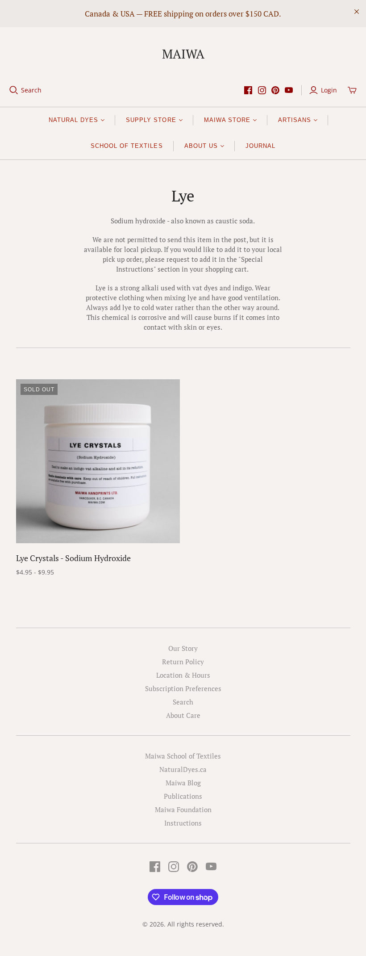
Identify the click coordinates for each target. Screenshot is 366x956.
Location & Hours (183, 675)
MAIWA (183, 54)
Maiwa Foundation (183, 809)
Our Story (183, 648)
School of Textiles (127, 146)
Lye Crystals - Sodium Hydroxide (73, 558)
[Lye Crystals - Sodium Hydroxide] (98, 461)
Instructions (183, 822)
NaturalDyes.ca (183, 769)
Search (31, 90)
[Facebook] (248, 90)
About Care (183, 715)
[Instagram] (262, 90)
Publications (183, 796)
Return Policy (183, 661)
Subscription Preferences (183, 688)
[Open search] (13, 90)
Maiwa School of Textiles (183, 755)
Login (329, 90)
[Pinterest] (275, 90)
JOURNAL (260, 146)
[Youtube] (289, 90)
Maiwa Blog (183, 782)
